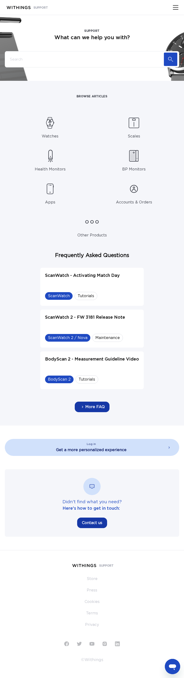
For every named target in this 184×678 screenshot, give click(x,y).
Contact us (92, 523)
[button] (92, 447)
